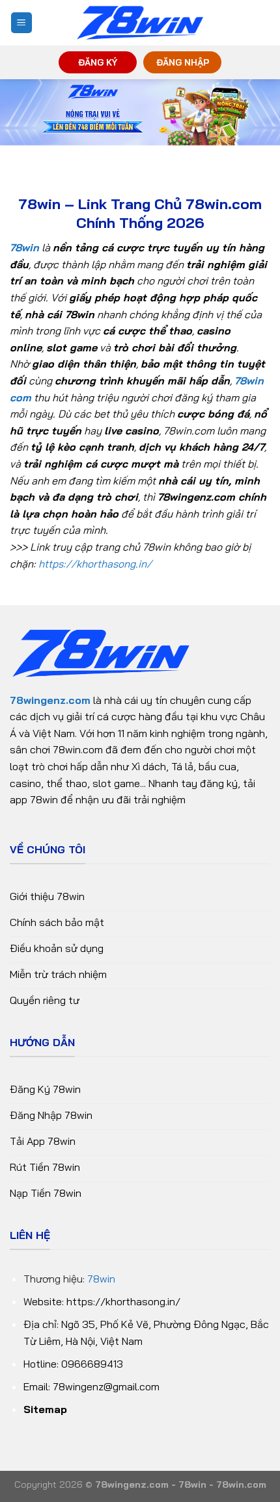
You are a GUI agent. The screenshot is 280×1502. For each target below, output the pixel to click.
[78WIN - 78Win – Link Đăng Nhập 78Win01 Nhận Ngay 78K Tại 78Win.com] (140, 23)
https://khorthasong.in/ (95, 563)
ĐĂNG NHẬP (182, 62)
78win (101, 1278)
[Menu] (22, 23)
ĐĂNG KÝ (97, 62)
